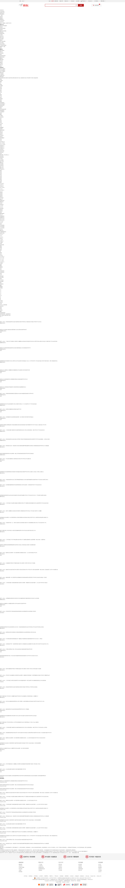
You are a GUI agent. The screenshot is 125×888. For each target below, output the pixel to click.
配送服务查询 (41, 867)
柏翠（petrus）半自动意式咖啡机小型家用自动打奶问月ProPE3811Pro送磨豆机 (15, 458)
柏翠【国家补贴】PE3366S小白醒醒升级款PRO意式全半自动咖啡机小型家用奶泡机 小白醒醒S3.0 (19, 696)
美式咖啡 (1, 276)
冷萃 (1, 274)
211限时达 (41, 865)
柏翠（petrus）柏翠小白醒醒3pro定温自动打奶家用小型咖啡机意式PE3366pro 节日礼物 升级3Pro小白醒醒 (20, 510)
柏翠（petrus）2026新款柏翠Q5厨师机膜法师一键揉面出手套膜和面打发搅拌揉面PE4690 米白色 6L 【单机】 (21, 638)
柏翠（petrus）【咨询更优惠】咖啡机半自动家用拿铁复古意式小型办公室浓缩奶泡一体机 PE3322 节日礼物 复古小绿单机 (23, 727)
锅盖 (1, 101)
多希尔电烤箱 (22, 847)
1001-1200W (2, 144)
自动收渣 (1, 165)
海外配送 (40, 870)
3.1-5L (1, 188)
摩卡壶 (1, 64)
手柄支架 (1, 135)
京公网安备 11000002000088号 (42, 878)
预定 (31, 852)
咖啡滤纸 (1, 59)
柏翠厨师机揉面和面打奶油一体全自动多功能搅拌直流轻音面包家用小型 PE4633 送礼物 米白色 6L (19, 655)
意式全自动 (2, 218)
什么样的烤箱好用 (8, 847)
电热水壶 (1, 36)
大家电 (20, 870)
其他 (1, 139)
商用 (1, 122)
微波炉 (1, 40)
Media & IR (99, 876)
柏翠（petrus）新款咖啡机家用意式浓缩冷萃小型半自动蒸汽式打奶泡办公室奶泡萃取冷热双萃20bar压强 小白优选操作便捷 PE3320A (26, 732)
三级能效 (1, 73)
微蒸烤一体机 (2, 46)
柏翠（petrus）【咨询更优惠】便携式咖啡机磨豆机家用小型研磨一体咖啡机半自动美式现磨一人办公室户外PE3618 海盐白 (24, 582)
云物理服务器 (27, 852)
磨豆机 (1, 51)
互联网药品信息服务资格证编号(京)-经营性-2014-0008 (68, 878)
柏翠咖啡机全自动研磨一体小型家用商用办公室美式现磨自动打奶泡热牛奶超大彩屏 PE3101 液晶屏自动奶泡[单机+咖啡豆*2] (24, 517)
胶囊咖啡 (1, 127)
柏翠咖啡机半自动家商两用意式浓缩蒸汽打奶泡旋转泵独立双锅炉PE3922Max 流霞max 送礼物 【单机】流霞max (22, 471)
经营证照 (78, 880)
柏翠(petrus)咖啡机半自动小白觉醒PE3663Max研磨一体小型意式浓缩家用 (14, 748)
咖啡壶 (1, 58)
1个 (0, 289)
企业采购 (77, 1)
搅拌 (1, 170)
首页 (1, 23)
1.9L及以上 (2, 261)
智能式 (1, 195)
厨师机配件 (2, 110)
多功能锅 (1, 38)
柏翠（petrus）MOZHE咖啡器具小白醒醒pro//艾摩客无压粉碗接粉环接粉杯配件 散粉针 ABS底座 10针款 (20, 763)
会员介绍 (20, 865)
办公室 (1, 123)
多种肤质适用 (2, 312)
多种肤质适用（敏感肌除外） (5, 313)
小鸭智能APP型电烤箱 (71, 847)
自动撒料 (1, 163)
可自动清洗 (2, 226)
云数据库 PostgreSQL (12, 852)
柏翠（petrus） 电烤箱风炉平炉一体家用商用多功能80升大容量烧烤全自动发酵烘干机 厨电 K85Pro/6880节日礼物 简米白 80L (24, 643)
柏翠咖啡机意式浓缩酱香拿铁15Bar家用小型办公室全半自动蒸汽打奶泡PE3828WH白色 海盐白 (18, 715)
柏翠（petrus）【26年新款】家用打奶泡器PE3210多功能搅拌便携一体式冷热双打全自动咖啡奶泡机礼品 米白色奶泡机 (23, 680)
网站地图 (19, 852)
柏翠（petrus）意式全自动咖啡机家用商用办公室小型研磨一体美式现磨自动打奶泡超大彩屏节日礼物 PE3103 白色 (22, 701)
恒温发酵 (1, 160)
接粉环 (1, 133)
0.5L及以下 (2, 256)
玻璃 (1, 84)
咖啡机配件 (2, 213)
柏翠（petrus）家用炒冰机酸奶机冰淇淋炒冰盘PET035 (10, 409)
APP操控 (1, 197)
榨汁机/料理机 (2, 41)
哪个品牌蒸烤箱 (88, 847)
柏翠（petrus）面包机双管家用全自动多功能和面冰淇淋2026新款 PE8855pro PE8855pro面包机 (18, 687)
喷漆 (1, 252)
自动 (1, 253)
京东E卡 (99, 868)
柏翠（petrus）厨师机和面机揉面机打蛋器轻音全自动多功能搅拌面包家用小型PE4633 (16, 393)
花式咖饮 (1, 281)
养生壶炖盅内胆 (3, 109)
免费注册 (56, 1)
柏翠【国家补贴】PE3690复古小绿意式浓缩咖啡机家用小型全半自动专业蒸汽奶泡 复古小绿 (18, 530)
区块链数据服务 (46, 852)
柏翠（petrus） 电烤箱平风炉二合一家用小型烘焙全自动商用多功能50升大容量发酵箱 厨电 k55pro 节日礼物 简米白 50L (23, 522)
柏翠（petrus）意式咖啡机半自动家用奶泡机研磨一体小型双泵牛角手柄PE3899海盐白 (16, 417)
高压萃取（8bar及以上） (5, 154)
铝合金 (1, 302)
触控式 (1, 199)
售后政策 (80, 864)
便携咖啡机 (2, 216)
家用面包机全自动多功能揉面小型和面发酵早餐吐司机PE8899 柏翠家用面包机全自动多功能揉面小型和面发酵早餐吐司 (23, 775)
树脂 (1, 94)
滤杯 (1, 54)
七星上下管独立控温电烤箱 (61, 847)
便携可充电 (2, 233)
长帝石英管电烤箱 (80, 847)
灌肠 (1, 177)
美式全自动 (2, 220)
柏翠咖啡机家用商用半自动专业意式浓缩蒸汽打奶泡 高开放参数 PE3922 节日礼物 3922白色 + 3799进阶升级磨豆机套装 (23, 495)
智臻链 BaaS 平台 (69, 851)
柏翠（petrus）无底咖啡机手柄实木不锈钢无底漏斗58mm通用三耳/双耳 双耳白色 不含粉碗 (17, 563)
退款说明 (80, 867)
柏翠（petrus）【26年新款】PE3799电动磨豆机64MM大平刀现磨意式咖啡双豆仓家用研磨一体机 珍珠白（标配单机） (23, 539)
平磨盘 (1, 287)
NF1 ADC (51, 852)
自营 (1, 332)
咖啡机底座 (2, 130)
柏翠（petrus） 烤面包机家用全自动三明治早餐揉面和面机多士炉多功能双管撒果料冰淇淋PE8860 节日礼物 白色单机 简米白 (24, 479)
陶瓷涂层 (1, 201)
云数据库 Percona (14, 851)
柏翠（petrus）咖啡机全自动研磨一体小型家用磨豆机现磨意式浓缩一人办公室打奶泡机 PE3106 (18, 552)
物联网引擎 (47, 851)
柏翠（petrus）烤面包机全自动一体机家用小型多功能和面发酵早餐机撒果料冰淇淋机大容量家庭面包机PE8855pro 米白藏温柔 (24, 445)
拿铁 (1, 278)
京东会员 (72, 1)
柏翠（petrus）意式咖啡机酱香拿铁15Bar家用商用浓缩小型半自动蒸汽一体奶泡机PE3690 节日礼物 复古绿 (20, 484)
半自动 (1, 255)
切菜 (1, 171)
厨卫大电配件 (2, 71)
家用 (1, 120)
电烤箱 (4, 23)
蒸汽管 (1, 131)
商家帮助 (46, 876)
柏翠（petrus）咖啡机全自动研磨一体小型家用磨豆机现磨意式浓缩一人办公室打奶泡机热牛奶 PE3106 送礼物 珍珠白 (22, 737)
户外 (1, 126)
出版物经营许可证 (53, 879)
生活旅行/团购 (21, 867)
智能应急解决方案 (75, 852)
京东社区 (71, 876)
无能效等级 (2, 75)
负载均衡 (9, 851)
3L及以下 (2, 184)
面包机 (1, 27)
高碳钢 (1, 267)
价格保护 (80, 865)
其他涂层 (1, 204)
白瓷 (1, 303)
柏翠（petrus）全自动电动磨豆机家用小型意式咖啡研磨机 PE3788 (13, 769)
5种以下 (1, 238)
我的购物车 (97, 5)
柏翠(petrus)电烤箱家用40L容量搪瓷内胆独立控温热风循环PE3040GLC (14, 379)
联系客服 (20, 871)
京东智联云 (75, 851)
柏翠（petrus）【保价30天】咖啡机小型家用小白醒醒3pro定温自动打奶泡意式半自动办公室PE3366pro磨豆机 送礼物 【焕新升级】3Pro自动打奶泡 (28, 341)
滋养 (1, 308)
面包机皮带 (2, 105)
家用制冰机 (2, 33)
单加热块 (1, 149)
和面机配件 (2, 102)
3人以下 (1, 234)
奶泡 (1, 273)
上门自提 (40, 864)
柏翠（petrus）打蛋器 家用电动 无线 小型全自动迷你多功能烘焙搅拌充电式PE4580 (16, 649)
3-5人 (1, 235)
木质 (1, 92)
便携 (1, 79)
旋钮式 (1, 196)
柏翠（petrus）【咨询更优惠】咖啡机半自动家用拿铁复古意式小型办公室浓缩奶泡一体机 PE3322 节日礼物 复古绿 (22, 430)
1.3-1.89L (2, 260)
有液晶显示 (2, 270)
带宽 (54, 851)
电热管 (1, 209)
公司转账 (60, 870)
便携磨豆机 (2, 217)
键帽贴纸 (1, 19)
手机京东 (84, 1)
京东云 (68, 882)
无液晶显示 (2, 272)
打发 (1, 175)
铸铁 (1, 113)
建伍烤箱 (1, 847)
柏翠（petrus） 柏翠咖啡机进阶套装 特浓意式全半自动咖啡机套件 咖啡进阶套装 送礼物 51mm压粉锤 (19, 598)
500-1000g (2, 187)
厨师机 (1, 128)
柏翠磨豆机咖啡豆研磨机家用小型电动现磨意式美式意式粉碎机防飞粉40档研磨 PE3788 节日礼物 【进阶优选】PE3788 (23, 424)
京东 (28, 6)
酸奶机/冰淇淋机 (3, 30)
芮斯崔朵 (1, 283)
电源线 (1, 98)
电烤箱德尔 (28, 847)
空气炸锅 (1, 42)
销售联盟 (66, 876)
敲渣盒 (1, 136)
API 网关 (57, 851)
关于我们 (25, 876)
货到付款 (60, 864)
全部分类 (1, 10)
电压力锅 (1, 37)
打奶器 (1, 63)
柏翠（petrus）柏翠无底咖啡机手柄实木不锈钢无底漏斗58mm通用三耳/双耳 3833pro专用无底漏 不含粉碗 (20, 668)
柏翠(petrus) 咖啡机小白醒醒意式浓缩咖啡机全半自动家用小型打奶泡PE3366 (15, 370)
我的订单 (61, 1)
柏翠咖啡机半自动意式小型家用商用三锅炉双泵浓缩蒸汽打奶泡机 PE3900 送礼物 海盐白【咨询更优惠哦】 (20, 743)
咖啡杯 (1, 62)
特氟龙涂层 (2, 200)
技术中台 (6, 852)
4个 (0, 293)
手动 (1, 96)
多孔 (1, 269)
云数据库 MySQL (62, 851)
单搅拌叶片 (2, 145)
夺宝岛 (99, 864)
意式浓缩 (1, 277)
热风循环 (1, 208)
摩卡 (1, 282)
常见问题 (20, 868)
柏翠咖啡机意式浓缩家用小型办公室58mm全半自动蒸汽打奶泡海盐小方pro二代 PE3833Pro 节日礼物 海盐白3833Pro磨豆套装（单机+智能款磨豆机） (29, 360)
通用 (1, 124)
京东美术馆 (2, 20)
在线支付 (60, 865)
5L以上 (1, 191)
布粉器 (1, 132)
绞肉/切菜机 (2, 43)
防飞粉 (1, 229)
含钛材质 (1, 117)
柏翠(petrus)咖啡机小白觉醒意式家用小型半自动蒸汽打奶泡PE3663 (13, 603)
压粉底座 (1, 53)
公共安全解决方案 (21, 851)
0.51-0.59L (2, 257)
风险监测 (77, 876)
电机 (1, 100)
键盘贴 (1, 17)
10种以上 (2, 240)
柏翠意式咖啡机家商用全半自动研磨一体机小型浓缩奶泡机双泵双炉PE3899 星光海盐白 (17, 453)
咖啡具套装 (2, 57)
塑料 (1, 90)
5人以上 (1, 237)
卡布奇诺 (1, 280)
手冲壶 (1, 60)
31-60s (1, 207)
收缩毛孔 (1, 306)
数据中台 (51, 851)
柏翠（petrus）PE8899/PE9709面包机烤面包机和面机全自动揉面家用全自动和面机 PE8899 (18, 611)
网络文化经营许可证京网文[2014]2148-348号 (67, 879)
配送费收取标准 (42, 868)
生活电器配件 (2, 70)
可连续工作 (2, 169)
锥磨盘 (1, 286)
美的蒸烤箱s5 (44, 847)
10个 (1, 295)
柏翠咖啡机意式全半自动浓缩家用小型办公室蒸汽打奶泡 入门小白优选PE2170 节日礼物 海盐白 (18, 403)
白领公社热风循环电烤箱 (36, 847)
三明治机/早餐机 (3, 45)
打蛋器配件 (2, 111)
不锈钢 (1, 85)
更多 (1, 47)
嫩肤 (1, 311)
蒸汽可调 (1, 161)
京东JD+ (100, 871)
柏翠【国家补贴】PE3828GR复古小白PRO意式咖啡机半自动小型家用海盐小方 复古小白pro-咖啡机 (19, 722)
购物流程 (20, 864)
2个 (0, 290)
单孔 (1, 268)
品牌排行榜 (2, 12)
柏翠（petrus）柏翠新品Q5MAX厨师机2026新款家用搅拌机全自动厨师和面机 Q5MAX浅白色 (18, 632)
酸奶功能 (1, 167)
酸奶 (1, 285)
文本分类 (79, 851)
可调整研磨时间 (3, 231)
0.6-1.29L (2, 259)
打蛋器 (1, 34)
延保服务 (100, 867)
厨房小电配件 (2, 68)
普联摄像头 (2, 13)
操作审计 (3, 852)
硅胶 (1, 87)
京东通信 (100, 870)
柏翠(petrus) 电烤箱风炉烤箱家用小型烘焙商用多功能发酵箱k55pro (13, 387)
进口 (1, 118)
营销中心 (51, 876)
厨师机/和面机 (2, 28)
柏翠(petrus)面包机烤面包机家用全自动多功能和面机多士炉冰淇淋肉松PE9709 (15, 347)
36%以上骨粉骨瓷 (3, 304)
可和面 (1, 158)
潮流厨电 (1, 32)
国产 (1, 119)
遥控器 (1, 106)
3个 (0, 291)
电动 (1, 97)
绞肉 (1, 174)
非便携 (1, 80)
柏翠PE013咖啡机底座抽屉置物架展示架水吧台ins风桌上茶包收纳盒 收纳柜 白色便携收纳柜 (18, 544)
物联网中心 (40, 852)
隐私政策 (82, 876)
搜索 (81, 5)
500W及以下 (2, 141)
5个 (0, 294)
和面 (1, 173)
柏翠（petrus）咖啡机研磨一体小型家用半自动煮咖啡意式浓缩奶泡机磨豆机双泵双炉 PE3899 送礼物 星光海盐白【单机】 (23, 577)
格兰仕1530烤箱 (51, 847)
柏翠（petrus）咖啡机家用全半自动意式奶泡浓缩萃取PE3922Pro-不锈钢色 (14, 709)
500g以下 (2, 186)
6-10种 (1, 239)
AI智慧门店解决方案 (37, 851)
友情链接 (61, 876)
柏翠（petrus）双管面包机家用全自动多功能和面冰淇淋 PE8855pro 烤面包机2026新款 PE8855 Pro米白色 (20, 321)
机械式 (1, 193)
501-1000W (2, 143)
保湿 (1, 307)
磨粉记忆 (1, 230)
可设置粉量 (2, 225)
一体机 (1, 15)
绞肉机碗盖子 (2, 103)
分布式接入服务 (35, 852)
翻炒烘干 (1, 162)
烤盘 (1, 107)
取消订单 (80, 870)
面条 (1, 179)
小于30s (1, 205)
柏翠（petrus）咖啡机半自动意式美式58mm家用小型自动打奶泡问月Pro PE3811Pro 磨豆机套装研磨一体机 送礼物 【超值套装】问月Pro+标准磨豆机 (29, 569)
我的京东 (66, 1)
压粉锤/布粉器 (2, 55)
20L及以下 (2, 183)
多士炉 (1, 214)
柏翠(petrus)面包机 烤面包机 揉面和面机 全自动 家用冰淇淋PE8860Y (13, 329)
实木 (1, 89)
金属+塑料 (2, 244)
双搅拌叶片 (2, 147)
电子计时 (1, 166)
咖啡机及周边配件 (3, 25)
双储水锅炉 (2, 150)
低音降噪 (1, 156)
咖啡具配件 (2, 50)
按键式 (1, 192)
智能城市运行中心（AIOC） (66, 852)
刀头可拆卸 (2, 227)
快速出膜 (1, 157)
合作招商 (41, 876)
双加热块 (1, 152)
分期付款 (60, 867)
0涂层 (1, 203)
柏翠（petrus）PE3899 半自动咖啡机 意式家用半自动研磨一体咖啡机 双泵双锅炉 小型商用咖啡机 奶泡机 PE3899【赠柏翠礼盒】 (25, 675)
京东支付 (63, 882)
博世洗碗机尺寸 (16, 847)
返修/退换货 (80, 868)
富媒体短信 (43, 851)
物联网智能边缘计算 (57, 852)
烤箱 (1, 212)
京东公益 (87, 876)
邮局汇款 (60, 868)
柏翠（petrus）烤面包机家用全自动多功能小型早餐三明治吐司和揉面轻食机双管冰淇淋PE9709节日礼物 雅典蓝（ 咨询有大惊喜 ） (25, 439)
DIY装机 (99, 865)
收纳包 (1, 16)
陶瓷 (1, 81)
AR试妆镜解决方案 (3, 851)
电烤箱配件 (2, 137)
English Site (93, 876)
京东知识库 (2, 11)
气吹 (1, 140)
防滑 (1, 223)
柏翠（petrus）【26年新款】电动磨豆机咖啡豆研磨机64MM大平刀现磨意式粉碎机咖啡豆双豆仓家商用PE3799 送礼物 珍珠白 (24, 503)
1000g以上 (2, 190)
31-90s (1, 222)
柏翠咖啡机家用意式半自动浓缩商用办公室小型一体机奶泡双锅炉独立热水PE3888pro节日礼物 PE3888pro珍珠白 (22, 627)
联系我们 (30, 876)
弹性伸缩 (22, 852)
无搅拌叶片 (2, 148)
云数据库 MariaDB (29, 851)
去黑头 (1, 310)
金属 (1, 88)
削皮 (1, 178)
